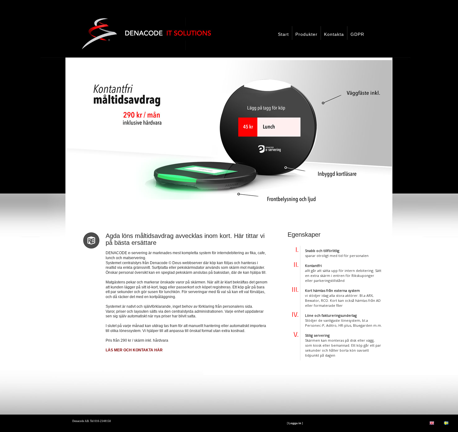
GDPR (357, 34)
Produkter (306, 34)
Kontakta (334, 34)
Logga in (295, 423)
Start (283, 34)
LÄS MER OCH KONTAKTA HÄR (134, 350)
